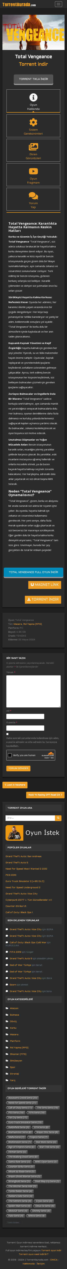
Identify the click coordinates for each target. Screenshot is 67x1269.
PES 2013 (11, 875)
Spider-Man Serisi (19, 1205)
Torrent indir (33, 64)
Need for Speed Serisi (22, 1102)
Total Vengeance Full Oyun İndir (33, 572)
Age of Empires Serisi (21, 1147)
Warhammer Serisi (20, 1132)
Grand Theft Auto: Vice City (22, 894)
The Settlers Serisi (20, 1201)
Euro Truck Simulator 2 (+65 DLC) (25, 881)
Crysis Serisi (44, 1201)
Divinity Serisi (41, 1210)
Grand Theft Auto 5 (17, 863)
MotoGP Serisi (18, 1210)
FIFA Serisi (37, 1112)
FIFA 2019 (15, 952)
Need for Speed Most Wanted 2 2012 (26, 869)
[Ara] (58, 818)
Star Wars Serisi (46, 1142)
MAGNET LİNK (46, 585)
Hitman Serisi (17, 1151)
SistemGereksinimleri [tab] (33, 131)
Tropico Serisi (38, 1137)
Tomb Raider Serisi (20, 1191)
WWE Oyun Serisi (46, 1161)
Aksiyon (14, 1008)
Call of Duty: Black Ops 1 (19, 912)
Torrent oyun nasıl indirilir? (33, 1254)
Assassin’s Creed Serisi (23, 1097)
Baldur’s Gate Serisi (20, 1196)
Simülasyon (16, 1061)
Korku (13, 1028)
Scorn (13, 985)
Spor (12, 1067)
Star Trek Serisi (49, 1147)
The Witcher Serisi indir (22, 1186)
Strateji (14, 1074)
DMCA (54, 1260)
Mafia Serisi (16, 1137)
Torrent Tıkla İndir (33, 79)
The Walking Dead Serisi (23, 1156)
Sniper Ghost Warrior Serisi (24, 1176)
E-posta (11, 723)
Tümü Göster (13, 1222)
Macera (17, 624)
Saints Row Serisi (19, 1161)
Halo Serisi (16, 1215)
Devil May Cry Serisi (47, 1181)
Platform (15, 1041)
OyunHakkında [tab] (33, 107)
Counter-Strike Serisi (21, 1166)
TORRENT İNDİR (45, 599)
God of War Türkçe (20, 965)
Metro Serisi (36, 1215)
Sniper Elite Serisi (47, 1132)
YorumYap (33, 205)
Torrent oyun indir (51, 1251)
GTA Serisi (41, 1127)
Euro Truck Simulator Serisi (25, 1122)
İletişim (41, 1264)
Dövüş (13, 1021)
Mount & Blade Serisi (21, 1171)
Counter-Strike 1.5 (16, 906)
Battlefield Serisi (19, 1127)
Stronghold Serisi (19, 1181)
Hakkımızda (29, 1264)
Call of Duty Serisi (20, 1107)
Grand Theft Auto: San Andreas (23, 856)
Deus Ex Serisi (45, 1205)
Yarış (12, 1080)
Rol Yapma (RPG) (32, 624)
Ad (8, 711)
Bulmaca (14, 1015)
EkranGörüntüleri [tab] (33, 156)
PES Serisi (16, 1112)
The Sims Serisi (47, 1107)
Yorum (10, 672)
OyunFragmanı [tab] (33, 180)
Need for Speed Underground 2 (23, 888)
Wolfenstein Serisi (20, 1142)
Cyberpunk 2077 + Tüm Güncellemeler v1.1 (29, 900)
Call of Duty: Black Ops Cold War (28, 943)
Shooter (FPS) (18, 1054)
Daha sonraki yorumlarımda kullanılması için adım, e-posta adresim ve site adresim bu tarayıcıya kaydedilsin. (32, 742)
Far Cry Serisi (18, 1117)
